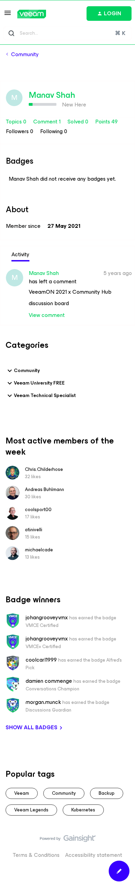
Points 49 (106, 121)
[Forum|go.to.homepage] (31, 14)
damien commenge (49, 681)
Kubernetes (83, 810)
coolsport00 (38, 509)
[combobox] (67, 33)
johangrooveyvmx (47, 617)
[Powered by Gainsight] (68, 840)
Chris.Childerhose (44, 469)
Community (25, 54)
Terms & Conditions (36, 855)
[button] (7, 15)
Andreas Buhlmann (44, 489)
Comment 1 (47, 121)
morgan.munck (43, 702)
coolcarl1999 (41, 660)
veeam (21, 793)
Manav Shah (52, 95)
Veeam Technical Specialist (45, 395)
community (64, 793)
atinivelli (33, 529)
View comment (47, 315)
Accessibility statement (93, 855)
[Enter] (11, 33)
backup (107, 793)
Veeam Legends (31, 810)
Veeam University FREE (39, 383)
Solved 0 (79, 121)
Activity (20, 254)
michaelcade (39, 549)
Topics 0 (17, 121)
